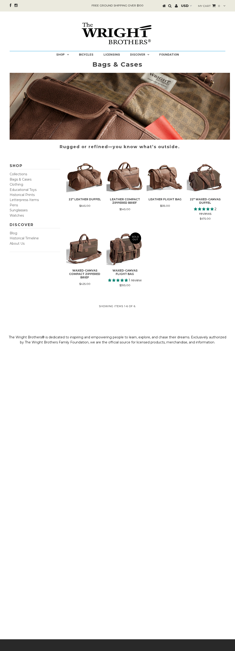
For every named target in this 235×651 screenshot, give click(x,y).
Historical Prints (22, 195)
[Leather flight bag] (165, 177)
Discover (137, 54)
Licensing (112, 54)
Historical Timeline (24, 238)
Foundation (169, 54)
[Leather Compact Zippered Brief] (124, 177)
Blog (13, 233)
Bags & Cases (20, 179)
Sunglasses (19, 210)
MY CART (209, 6)
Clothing (16, 184)
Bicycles (86, 54)
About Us (17, 243)
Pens (14, 205)
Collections (18, 174)
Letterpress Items (24, 200)
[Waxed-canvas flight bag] (124, 248)
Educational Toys (23, 190)
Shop (60, 54)
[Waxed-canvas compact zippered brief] (84, 248)
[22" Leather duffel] (84, 177)
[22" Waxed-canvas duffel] (205, 177)
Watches (17, 215)
